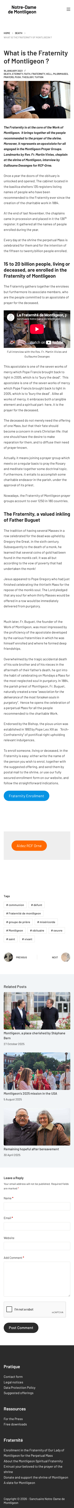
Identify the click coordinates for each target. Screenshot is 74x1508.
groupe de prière (18, 922)
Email (8, 1218)
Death (7, 73)
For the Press (13, 1419)
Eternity (17, 73)
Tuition (39, 77)
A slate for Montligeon (19, 1483)
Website (9, 1237)
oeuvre (56, 930)
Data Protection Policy (19, 1387)
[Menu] (68, 9)
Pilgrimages (60, 73)
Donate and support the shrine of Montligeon (36, 1477)
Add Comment (14, 1257)
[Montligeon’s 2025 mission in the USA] (37, 1071)
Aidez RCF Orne (29, 845)
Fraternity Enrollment (26, 796)
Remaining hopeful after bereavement (31, 1149)
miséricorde (46, 922)
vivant (27, 939)
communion (15, 905)
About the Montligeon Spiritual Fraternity (33, 1461)
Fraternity (38, 73)
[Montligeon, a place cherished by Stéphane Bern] (37, 1011)
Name (8, 1198)
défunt (36, 905)
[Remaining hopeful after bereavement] (37, 1127)
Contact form (13, 1377)
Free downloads (15, 1424)
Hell (49, 73)
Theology (28, 77)
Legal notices (13, 1382)
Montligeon (14, 930)
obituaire (37, 930)
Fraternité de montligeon (23, 913)
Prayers (9, 77)
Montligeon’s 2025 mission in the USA (30, 1093)
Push (18, 77)
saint (10, 939)
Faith (27, 73)
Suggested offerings (19, 1393)
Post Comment (21, 1327)
